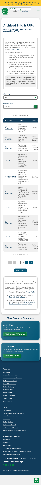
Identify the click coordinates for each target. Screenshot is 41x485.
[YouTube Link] (13, 465)
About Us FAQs (7, 401)
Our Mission (6, 372)
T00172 (7, 207)
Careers (23, 458)
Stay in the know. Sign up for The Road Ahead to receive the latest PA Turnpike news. (21, 3)
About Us (6, 369)
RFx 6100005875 (9, 222)
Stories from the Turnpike (10, 416)
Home (5, 29)
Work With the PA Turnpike (15, 334)
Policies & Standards (9, 395)
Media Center (6, 419)
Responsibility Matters (11, 436)
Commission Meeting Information (12, 378)
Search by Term (7, 103)
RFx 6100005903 (9, 192)
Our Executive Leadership (10, 381)
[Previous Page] (14, 262)
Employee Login (17, 462)
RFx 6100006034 (9, 128)
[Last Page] (31, 262)
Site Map (6, 462)
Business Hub (14, 29)
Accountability (7, 445)
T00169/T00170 (10, 177)
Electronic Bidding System (17, 297)
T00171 (7, 236)
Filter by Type (7, 94)
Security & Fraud (7, 398)
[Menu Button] (38, 11)
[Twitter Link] (6, 465)
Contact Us (32, 458)
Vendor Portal (30, 292)
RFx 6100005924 (9, 138)
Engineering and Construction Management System (22, 303)
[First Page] (10, 262)
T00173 (7, 160)
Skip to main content (16, 11)
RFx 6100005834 (9, 147)
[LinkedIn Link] (10, 465)
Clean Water (6, 442)
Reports (12, 448)
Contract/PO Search (10, 458)
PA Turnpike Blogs (8, 422)
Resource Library (7, 392)
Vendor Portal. (15, 49)
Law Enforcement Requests (10, 428)
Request (9, 425)
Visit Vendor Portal (12, 356)
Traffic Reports (7, 410)
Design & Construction (9, 384)
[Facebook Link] (3, 465)
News (5, 407)
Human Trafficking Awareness (11, 454)
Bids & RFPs (25, 29)
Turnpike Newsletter (13, 413)
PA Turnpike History (8, 387)
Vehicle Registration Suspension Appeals (14, 430)
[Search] (35, 106)
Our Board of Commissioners (11, 375)
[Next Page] (26, 262)
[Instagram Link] (8, 465)
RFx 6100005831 (9, 247)
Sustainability (6, 439)
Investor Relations (8, 389)
